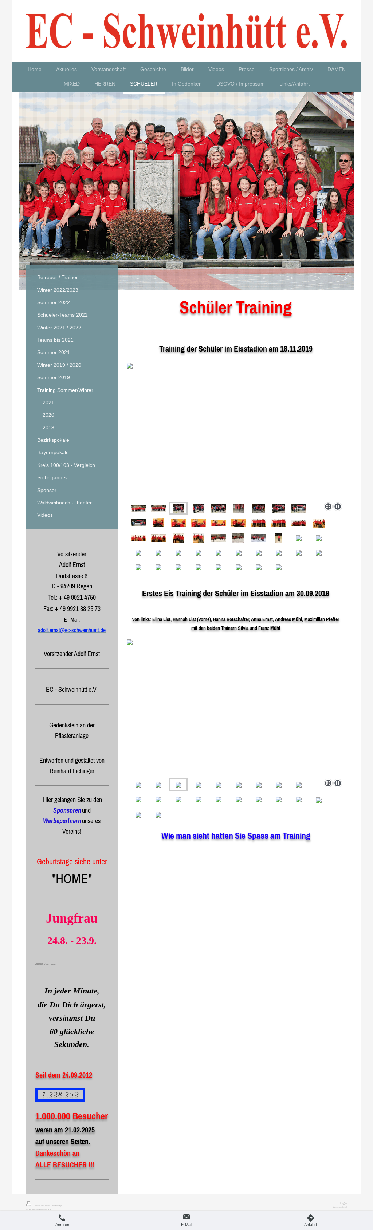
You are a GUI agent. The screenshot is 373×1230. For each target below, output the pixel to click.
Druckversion (42, 1205)
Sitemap (57, 1205)
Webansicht (340, 1207)
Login (343, 1203)
